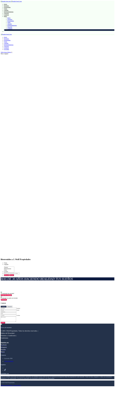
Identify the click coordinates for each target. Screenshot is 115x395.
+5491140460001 (8, 361)
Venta (5, 9)
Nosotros (6, 5)
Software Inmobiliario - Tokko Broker (11, 385)
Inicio (5, 4)
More (5, 16)
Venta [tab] (5, 263)
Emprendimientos (8, 12)
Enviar (2, 322)
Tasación (6, 13)
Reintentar (3, 299)
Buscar (6, 275)
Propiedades (7, 7)
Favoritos (6, 49)
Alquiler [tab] (6, 264)
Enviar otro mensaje (6, 295)
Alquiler (6, 10)
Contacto (6, 15)
